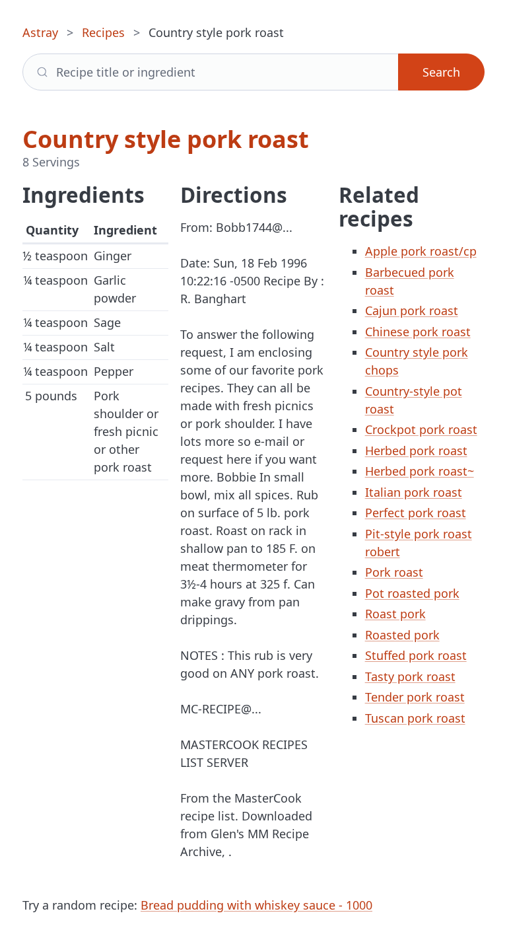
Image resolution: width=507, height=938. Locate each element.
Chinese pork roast (418, 332)
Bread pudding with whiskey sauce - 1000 (256, 905)
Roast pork (395, 614)
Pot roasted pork (412, 593)
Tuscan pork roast (415, 718)
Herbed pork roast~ (419, 471)
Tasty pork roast (410, 676)
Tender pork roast (415, 697)
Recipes (103, 32)
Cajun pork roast (411, 310)
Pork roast (394, 572)
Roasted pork (402, 635)
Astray (40, 32)
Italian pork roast (413, 492)
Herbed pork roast (416, 450)
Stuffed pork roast (416, 655)
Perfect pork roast (415, 513)
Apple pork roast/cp (421, 251)
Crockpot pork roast (421, 429)
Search (441, 72)
